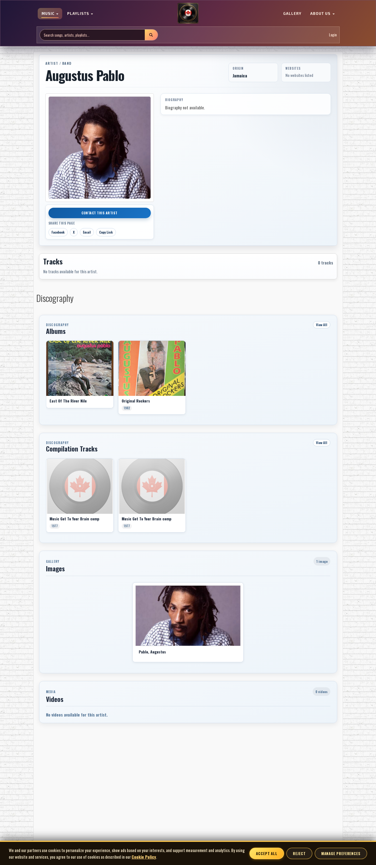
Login (333, 35)
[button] (46, 379)
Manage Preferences (341, 853)
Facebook (58, 232)
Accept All (266, 853)
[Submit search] (151, 34)
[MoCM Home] (188, 13)
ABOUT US (321, 14)
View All (321, 324)
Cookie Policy (144, 857)
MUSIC (49, 14)
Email (87, 232)
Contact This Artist (99, 212)
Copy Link (106, 232)
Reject (299, 853)
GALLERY (292, 14)
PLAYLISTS (78, 14)
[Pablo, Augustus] (188, 615)
